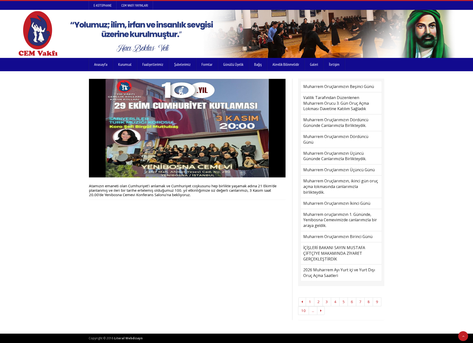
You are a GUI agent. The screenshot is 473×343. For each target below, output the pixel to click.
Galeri (314, 64)
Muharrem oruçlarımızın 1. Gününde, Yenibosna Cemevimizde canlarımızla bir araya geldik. (340, 220)
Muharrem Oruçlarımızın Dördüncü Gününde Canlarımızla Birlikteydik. (335, 122)
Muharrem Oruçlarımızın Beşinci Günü (338, 86)
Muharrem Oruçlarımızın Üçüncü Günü (339, 169)
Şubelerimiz (182, 64)
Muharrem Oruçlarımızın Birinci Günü (337, 236)
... (313, 310)
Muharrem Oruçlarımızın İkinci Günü (336, 203)
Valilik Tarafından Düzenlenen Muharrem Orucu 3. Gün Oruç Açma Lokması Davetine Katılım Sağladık (336, 103)
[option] (187, 128)
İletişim (334, 64)
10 (303, 310)
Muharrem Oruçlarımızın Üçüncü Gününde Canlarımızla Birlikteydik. (334, 156)
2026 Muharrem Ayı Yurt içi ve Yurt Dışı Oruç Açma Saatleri (339, 272)
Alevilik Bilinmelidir (285, 64)
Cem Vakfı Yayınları (134, 5)
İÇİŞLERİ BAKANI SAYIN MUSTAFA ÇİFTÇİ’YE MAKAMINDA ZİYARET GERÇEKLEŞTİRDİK (334, 253)
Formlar (207, 64)
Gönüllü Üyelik (233, 64)
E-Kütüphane (103, 5)
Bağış (258, 64)
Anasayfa (100, 64)
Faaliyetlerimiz (152, 64)
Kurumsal (125, 64)
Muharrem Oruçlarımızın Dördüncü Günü (335, 139)
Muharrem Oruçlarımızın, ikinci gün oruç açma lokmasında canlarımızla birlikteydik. (340, 186)
